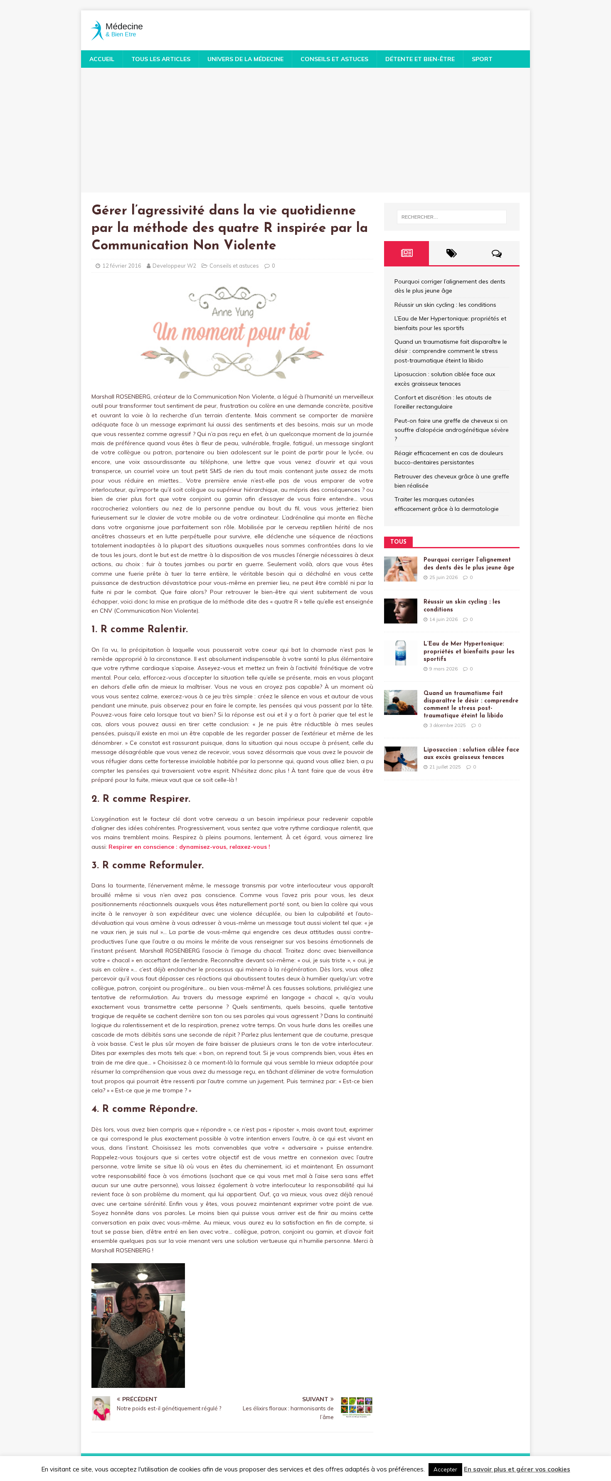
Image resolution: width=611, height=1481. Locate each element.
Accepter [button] (445, 1469)
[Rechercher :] (452, 217)
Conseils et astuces (334, 59)
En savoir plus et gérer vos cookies (517, 1469)
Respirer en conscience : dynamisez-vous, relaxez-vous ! (189, 846)
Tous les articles (160, 59)
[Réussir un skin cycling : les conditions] (400, 619)
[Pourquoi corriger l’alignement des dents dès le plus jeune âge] (400, 577)
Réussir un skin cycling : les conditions (445, 304)
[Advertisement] (305, 130)
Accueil (101, 59)
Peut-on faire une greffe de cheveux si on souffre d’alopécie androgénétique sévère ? (451, 430)
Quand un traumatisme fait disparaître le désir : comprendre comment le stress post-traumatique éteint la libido (450, 351)
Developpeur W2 (174, 265)
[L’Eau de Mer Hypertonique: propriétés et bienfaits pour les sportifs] (400, 661)
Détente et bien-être (420, 59)
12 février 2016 (121, 265)
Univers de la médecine (245, 59)
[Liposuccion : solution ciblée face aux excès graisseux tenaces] (400, 766)
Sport (482, 59)
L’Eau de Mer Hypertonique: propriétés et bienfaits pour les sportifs (469, 651)
